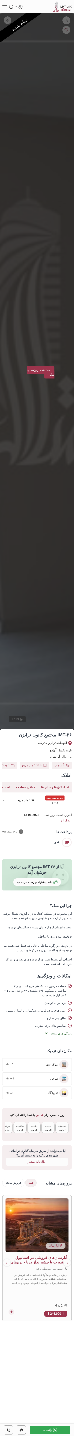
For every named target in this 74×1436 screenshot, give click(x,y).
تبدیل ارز (66, 820)
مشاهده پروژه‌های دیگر (40, 372)
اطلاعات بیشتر (37, 1161)
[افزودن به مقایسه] (11, 1312)
